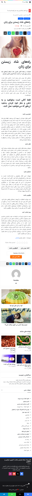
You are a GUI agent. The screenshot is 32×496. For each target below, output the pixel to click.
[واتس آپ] (13, 33)
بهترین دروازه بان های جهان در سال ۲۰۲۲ (24, 365)
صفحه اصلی (26, 15)
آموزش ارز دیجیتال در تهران (23, 434)
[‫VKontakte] (17, 263)
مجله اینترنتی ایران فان (24, 445)
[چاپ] (5, 33)
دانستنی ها (15, 15)
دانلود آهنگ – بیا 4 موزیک (23, 407)
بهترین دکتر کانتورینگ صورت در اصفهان (20, 409)
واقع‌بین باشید (13, 248)
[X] (25, 33)
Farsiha (16, 280)
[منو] (30, 3)
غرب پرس (27, 420)
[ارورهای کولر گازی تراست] (8, 359)
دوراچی (27, 418)
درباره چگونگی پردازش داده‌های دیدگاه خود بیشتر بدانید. (17, 383)
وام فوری (27, 415)
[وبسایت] (16, 283)
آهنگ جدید (26, 442)
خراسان (17, 238)
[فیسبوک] (29, 33)
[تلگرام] (9, 33)
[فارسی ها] (25, 2)
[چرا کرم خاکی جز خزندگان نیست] (24, 340)
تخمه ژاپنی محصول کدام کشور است (9, 349)
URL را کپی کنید (16, 257)
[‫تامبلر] (17, 33)
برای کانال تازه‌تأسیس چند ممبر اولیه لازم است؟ (17, 10)
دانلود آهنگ (26, 450)
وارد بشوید (18, 380)
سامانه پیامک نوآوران (24, 448)
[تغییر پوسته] (5, 3)
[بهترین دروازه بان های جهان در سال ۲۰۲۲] (24, 359)
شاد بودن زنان (24, 248)
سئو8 (28, 423)
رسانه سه (27, 439)
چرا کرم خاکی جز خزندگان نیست (24, 347)
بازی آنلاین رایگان (25, 426)
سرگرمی (21, 15)
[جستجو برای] (2, 3)
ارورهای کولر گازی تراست (9, 364)
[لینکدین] (21, 33)
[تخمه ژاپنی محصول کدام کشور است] (8, 341)
